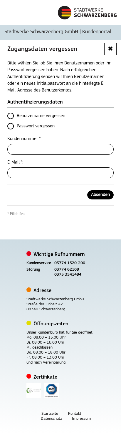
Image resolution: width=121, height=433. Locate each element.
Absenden (100, 194)
